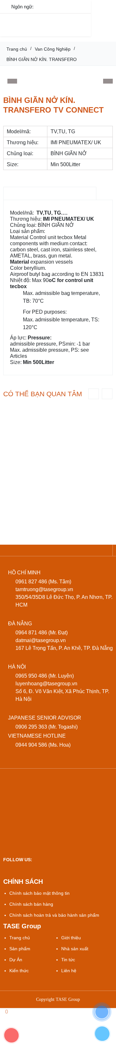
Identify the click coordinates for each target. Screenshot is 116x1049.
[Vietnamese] (44, 6)
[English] (57, 6)
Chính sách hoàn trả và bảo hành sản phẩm (54, 915)
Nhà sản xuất (74, 948)
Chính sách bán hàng (31, 904)
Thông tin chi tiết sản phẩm (50, 193)
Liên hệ (68, 970)
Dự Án (15, 959)
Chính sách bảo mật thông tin (39, 893)
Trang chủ (19, 937)
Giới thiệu (71, 937)
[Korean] (84, 6)
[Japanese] (71, 6)
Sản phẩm (19, 948)
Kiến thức (19, 970)
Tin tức (68, 959)
